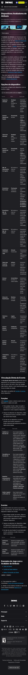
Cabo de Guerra (7, 566)
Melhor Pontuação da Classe (11, 572)
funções (17, 391)
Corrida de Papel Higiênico (15, 72)
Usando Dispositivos (11, 79)
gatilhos (3, 575)
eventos (23, 391)
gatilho (15, 46)
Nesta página (5, 33)
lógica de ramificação (20, 40)
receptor (8, 575)
